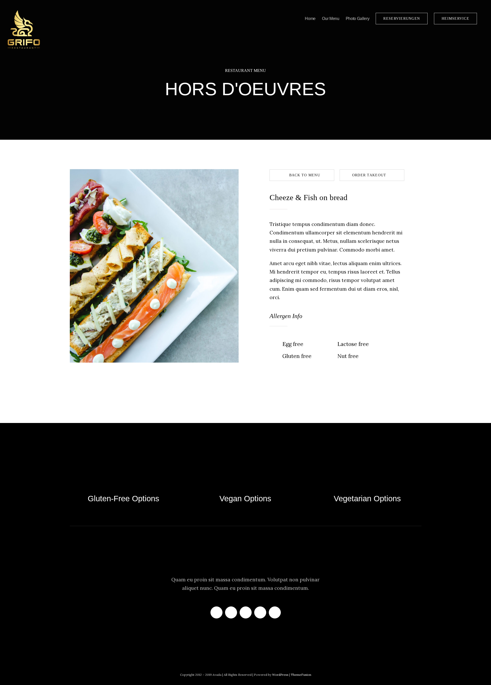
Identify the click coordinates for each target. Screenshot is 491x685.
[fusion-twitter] (231, 612)
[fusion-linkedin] (260, 612)
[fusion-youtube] (275, 612)
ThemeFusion (301, 675)
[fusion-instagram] (246, 612)
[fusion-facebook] (216, 612)
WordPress (280, 675)
